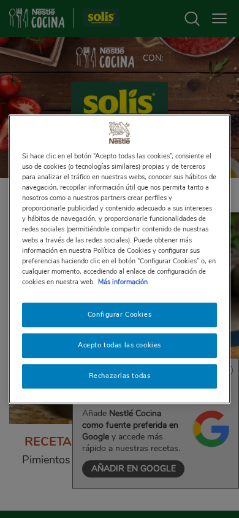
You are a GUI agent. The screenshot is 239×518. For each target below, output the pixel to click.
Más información (123, 282)
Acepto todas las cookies (119, 345)
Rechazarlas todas (120, 376)
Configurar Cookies (119, 314)
